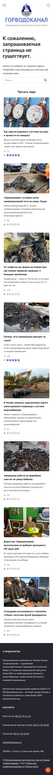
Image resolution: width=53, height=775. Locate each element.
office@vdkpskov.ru (12, 742)
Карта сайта (32, 766)
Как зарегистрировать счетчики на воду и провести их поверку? (26, 133)
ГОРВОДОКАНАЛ (26, 20)
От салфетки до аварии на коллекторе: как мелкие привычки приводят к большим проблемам (25, 270)
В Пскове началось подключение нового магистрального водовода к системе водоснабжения (26, 406)
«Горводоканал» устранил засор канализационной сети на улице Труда (25, 199)
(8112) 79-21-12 (23, 716)
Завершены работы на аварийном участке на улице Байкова (22, 477)
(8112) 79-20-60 (41, 725)
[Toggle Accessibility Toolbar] (48, 770)
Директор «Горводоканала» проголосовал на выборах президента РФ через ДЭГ (25, 545)
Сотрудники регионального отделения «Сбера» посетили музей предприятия (25, 613)
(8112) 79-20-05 (21, 733)
